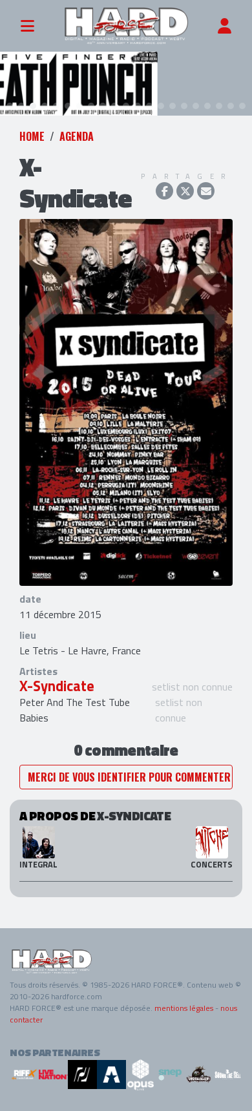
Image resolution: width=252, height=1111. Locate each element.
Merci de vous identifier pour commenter (129, 777)
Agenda (76, 136)
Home (32, 136)
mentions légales (183, 1008)
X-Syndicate (56, 686)
